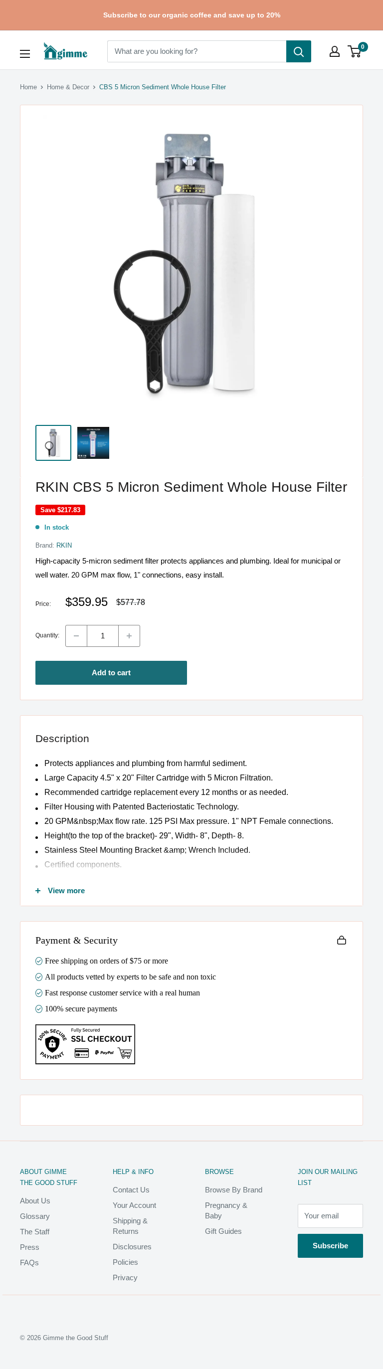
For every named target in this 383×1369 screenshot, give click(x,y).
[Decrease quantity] (76, 635)
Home (28, 87)
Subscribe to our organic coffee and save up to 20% (191, 15)
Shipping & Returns (130, 1225)
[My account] (335, 51)
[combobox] (196, 51)
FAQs (29, 1262)
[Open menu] (25, 54)
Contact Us (131, 1189)
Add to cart (111, 672)
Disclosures (132, 1246)
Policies (125, 1262)
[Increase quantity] (129, 635)
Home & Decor (68, 87)
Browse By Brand (233, 1189)
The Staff (34, 1231)
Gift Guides (223, 1231)
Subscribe (330, 1245)
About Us (35, 1200)
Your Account (134, 1205)
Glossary (35, 1216)
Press (29, 1247)
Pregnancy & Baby (226, 1210)
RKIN (64, 545)
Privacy (125, 1277)
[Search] (298, 51)
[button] (354, 51)
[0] (355, 51)
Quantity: (47, 635)
